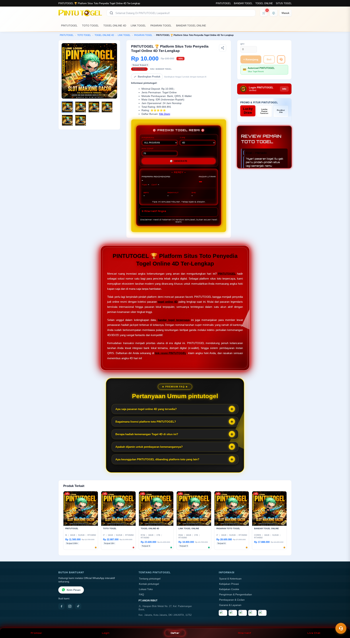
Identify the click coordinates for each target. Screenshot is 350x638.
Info (284, 89)
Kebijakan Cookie (229, 589)
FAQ (141, 594)
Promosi (36, 633)
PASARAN (148, 137)
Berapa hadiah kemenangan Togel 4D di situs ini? (146, 434)
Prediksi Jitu (281, 111)
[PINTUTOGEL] (80, 13)
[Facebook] (61, 606)
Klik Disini (164, 114)
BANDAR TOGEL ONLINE (191, 25)
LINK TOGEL (138, 25)
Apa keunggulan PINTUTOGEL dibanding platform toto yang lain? (157, 459)
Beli (269, 59)
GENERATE (178, 161)
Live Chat (313, 633)
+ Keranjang (250, 59)
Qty (242, 44)
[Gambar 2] (80, 107)
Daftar (175, 633)
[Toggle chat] (340, 628)
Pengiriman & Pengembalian (235, 594)
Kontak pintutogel (149, 584)
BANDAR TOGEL (243, 3)
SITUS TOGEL (284, 3)
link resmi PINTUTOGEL (170, 353)
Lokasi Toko (146, 589)
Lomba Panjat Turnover (264, 111)
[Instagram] (70, 606)
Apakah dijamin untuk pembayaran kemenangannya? (149, 446)
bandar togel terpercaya (174, 319)
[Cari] (111, 13)
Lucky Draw (248, 110)
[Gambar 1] (67, 107)
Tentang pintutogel (149, 578)
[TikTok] (78, 606)
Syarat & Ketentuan (230, 578)
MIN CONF (147, 148)
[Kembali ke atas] (342, 619)
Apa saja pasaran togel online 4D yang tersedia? (146, 409)
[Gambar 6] (80, 120)
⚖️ (273, 12)
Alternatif (244, 633)
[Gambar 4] (107, 107)
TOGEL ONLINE (264, 3)
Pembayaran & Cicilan (232, 599)
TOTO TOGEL (90, 25)
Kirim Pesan (74, 590)
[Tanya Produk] (281, 59)
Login (105, 633)
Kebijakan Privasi (229, 584)
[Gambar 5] (67, 120)
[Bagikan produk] (222, 48)
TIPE (182, 137)
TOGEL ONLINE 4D (114, 25)
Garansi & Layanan (230, 605)
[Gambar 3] (94, 107)
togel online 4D (167, 301)
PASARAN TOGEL (161, 25)
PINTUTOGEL (223, 3)
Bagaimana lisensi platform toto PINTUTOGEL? (145, 421)
